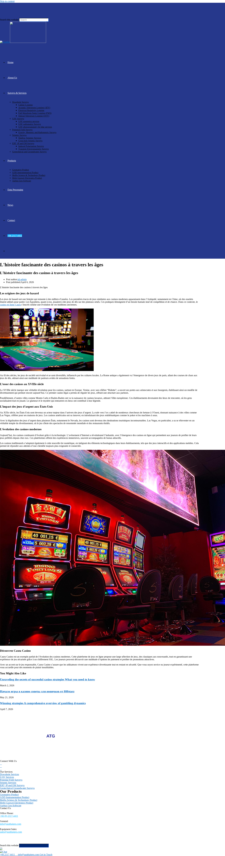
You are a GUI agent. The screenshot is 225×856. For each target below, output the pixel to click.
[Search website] (7, 251)
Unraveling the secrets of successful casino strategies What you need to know (47, 679)
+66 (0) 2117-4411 (9, 816)
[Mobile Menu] (1, 10)
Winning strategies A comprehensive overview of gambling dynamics (43, 703)
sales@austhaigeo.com (11, 832)
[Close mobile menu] (1, 849)
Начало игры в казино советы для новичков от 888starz (37, 691)
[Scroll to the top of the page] (1, 842)
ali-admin (22, 279)
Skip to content (7, 1)
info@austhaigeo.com (10, 824)
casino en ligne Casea (10, 304)
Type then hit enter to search (63, 845)
